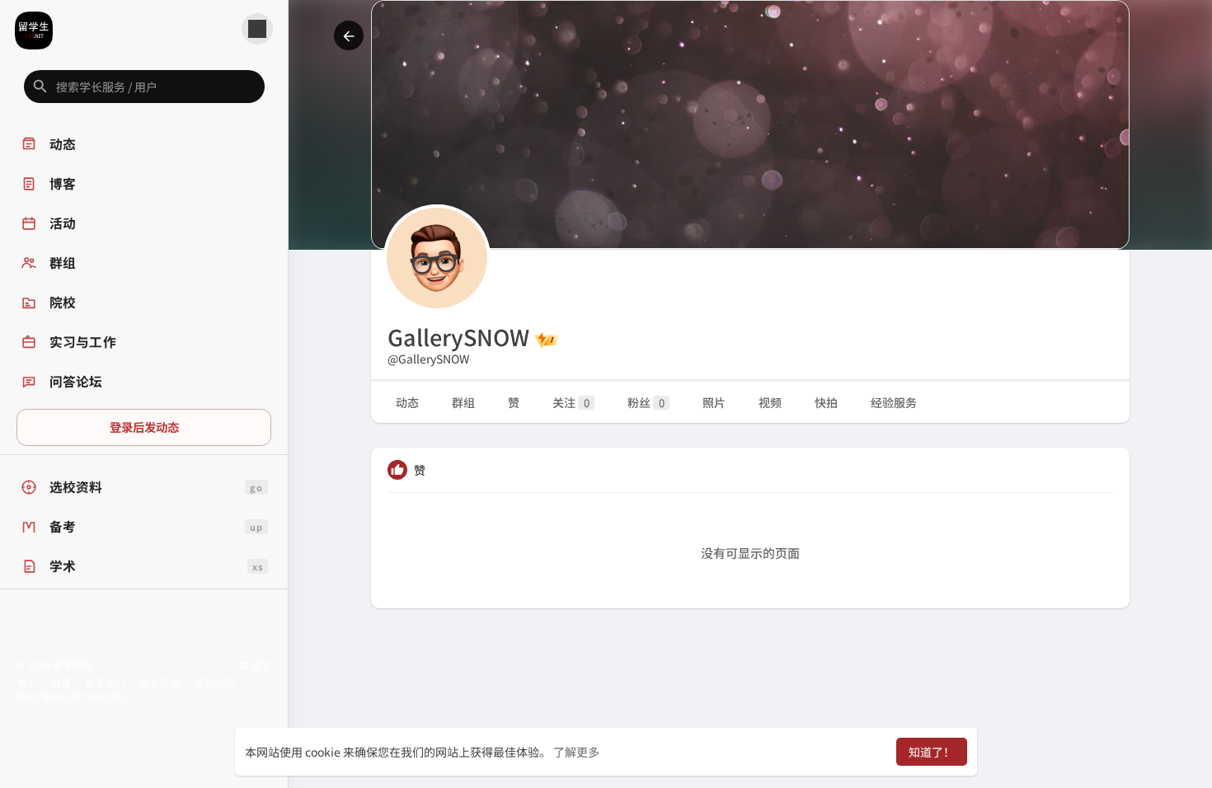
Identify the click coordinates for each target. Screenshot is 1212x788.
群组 (463, 402)
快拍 (826, 402)
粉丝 (646, 402)
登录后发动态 (144, 426)
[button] (144, 86)
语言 (260, 665)
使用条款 (214, 682)
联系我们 (105, 682)
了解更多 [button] (576, 751)
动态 (407, 402)
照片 (714, 402)
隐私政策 (160, 682)
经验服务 (894, 402)
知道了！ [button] (932, 751)
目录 (61, 682)
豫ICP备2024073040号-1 (72, 696)
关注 (571, 402)
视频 (770, 402)
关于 (26, 682)
